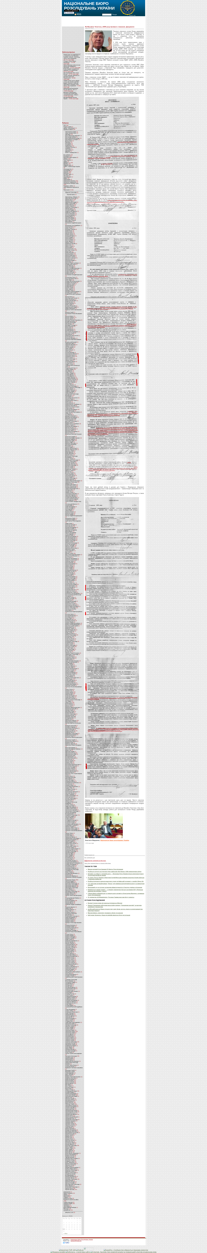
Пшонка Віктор (69, 903)
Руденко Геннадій (70, 936)
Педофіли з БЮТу (68, 186)
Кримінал (66, 173)
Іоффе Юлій (68, 523)
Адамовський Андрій (70, 202)
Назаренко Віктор (70, 781)
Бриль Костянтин (69, 299)
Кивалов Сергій (69, 546)
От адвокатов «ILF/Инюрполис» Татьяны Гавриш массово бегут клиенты (111, 897)
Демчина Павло (69, 430)
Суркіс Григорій (69, 1013)
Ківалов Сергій (69, 553)
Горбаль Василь (69, 384)
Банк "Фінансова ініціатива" (72, 135)
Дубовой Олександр (70, 465)
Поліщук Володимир (70, 864)
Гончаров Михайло (70, 381)
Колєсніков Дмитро (70, 587)
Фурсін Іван (68, 1088)
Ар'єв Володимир (70, 215)
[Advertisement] (103, 21)
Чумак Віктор (68, 1127)
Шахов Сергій (69, 1135)
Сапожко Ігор (68, 952)
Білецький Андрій (69, 260)
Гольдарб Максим (70, 377)
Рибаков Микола (69, 918)
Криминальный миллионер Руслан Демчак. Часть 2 (71, 89)
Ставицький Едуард (70, 996)
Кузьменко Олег (69, 636)
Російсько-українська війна (71, 1199)
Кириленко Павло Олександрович (70, 550)
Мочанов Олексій (70, 768)
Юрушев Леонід (69, 1165)
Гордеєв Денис (69, 388)
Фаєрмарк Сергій (69, 1070)
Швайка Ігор (68, 1136)
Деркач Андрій (69, 442)
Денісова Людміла (70, 439)
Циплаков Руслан (70, 1100)
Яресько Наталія (69, 1183)
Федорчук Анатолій (70, 1078)
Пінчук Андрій (69, 855)
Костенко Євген (69, 614)
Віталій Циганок (69, 330)
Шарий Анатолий (69, 1133)
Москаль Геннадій (70, 767)
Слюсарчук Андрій (70, 982)
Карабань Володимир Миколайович (71, 530)
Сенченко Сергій (69, 961)
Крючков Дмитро (69, 631)
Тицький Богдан (69, 1036)
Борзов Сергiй (69, 287)
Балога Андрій (69, 237)
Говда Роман (68, 372)
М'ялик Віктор (69, 703)
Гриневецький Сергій (71, 400)
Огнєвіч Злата (69, 804)
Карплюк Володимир (70, 536)
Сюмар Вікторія (69, 1014)
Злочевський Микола (71, 504)
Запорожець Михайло (71, 493)
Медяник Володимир (70, 734)
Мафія (65, 178)
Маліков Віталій (69, 712)
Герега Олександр (70, 359)
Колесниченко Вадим (71, 584)
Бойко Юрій (68, 280)
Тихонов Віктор (69, 1035)
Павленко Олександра (71, 829)
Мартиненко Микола (70, 720)
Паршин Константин (70, 843)
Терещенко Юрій (69, 1023)
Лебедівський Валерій (71, 662)
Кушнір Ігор (68, 651)
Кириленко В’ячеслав (71, 548)
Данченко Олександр (71, 421)
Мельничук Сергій (70, 740)
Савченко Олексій (70, 947)
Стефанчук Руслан (70, 1003)
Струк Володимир (70, 1009)
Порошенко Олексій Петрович (73, 877)
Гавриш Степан (69, 346)
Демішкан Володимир (71, 426)
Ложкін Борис (68, 679)
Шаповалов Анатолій (71, 1131)
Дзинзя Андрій (69, 447)
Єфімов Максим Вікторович (72, 480)
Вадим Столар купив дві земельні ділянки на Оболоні (105, 903)
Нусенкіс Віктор (69, 799)
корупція (66, 171)
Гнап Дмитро (68, 370)
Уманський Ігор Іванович (72, 1061)
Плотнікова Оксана (70, 860)
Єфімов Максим (69, 479)
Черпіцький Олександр (71, 1119)
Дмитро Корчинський (71, 448)
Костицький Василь (70, 615)
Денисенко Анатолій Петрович (73, 434)
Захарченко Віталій (70, 496)
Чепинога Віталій (69, 1108)
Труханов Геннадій (70, 1051)
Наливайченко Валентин (72, 782)
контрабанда (67, 170)
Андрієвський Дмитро (71, 211)
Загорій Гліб (68, 491)
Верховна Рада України (70, 157)
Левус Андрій (68, 663)
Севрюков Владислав (71, 956)
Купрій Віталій (69, 642)
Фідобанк (67, 151)
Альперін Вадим (69, 210)
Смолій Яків (68, 986)
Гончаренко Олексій (70, 379)
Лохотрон (66, 175)
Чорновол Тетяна (70, 1124)
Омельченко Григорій (71, 809)
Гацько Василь (69, 350)
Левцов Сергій (69, 664)
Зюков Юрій (68, 510)
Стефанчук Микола (70, 1001)
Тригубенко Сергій (70, 1044)
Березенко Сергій (70, 256)
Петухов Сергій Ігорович (72, 848)
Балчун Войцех (69, 239)
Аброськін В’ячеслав (70, 198)
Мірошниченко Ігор (70, 752)
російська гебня (68, 1198)
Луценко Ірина (69, 692)
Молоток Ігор (68, 759)
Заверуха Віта (69, 489)
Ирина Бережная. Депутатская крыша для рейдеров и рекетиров (72, 66)
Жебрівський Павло (70, 484)
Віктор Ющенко (69, 326)
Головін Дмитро (69, 374)
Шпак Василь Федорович (72, 1153)
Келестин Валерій (70, 544)
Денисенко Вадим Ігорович (72, 438)
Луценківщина (67, 177)
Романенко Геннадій (70, 930)
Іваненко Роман (69, 511)
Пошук (114, 14)
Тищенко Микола (69, 1038)
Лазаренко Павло (70, 657)
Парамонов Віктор (70, 837)
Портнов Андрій (69, 881)
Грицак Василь (69, 403)
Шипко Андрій (69, 1146)
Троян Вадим (68, 1047)
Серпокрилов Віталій (70, 964)
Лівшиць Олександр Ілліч (72, 677)
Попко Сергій (68, 872)
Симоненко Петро (70, 968)
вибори (65, 158)
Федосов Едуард (69, 1079)
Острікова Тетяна (70, 821)
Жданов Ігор (68, 483)
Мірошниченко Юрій (70, 754)
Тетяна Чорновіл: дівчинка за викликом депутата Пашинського (71, 77)
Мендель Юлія (69, 742)
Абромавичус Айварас (71, 197)
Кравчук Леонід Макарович (72, 624)
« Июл (65, 1233)
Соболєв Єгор (69, 990)
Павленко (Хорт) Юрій (71, 828)
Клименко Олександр (71, 559)
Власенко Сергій (69, 333)
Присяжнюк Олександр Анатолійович (71, 888)
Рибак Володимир (70, 917)
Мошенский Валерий (71, 771)
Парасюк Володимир (71, 839)
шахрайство (67, 1210)
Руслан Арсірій (69, 942)
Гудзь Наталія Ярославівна (72, 412)
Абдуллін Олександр (70, 192)
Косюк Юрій (68, 618)
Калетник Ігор (69, 526)
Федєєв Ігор (68, 1075)
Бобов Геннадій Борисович (72, 268)
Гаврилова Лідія (69, 343)
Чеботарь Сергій (69, 1104)
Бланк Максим (69, 265)
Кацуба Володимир (70, 539)
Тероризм (66, 1204)
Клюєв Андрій (69, 567)
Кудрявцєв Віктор (70, 633)
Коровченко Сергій (70, 603)
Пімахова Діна (69, 854)
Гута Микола (68, 414)
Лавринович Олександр (71, 654)
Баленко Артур (69, 234)
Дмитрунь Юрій (69, 451)
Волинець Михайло (70, 338)
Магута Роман (69, 705)
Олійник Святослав (70, 808)
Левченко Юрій (69, 667)
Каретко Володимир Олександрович (70, 533)
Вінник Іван (68, 327)
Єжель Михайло (69, 474)
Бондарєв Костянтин (70, 282)
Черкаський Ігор (69, 1109)
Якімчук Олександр (70, 1172)
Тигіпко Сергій (69, 1028)
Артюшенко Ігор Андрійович (72, 225)
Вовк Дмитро (68, 334)
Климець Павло (69, 561)
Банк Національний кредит (72, 138)
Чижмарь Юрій (69, 1122)
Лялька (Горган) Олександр (72, 699)
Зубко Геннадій (69, 508)
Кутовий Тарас (68, 174)
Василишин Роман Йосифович (73, 313)
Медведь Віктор (69, 732)
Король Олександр (70, 607)
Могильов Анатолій (70, 758)
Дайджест (66, 162)
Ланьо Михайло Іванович (72, 660)
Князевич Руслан (70, 571)
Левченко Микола (70, 666)
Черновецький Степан (71, 1111)
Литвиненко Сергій (70, 673)
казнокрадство (67, 169)
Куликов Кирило (69, 640)
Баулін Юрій (68, 247)
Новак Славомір (69, 794)
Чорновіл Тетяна (69, 1123)
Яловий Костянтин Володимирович (70, 1174)
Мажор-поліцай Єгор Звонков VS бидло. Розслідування (105, 869)
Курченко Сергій (69, 646)
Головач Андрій (69, 373)
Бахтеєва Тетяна (69, 250)
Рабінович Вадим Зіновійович (73, 904)
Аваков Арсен (69, 199)
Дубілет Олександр (70, 461)
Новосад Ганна (69, 797)
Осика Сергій (68, 819)
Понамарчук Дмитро (70, 868)
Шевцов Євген (69, 1139)
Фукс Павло (68, 1085)
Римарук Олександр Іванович (73, 922)
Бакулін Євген (69, 233)
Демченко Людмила (70, 429)
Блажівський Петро (70, 264)
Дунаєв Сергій (69, 467)
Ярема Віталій (69, 1180)
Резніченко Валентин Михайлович (71, 914)
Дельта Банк (68, 140)
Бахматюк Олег (69, 248)
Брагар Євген (69, 296)
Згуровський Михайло (71, 497)
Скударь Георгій (69, 975)
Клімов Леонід (69, 566)
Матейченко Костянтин (71, 728)
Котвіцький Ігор (69, 619)
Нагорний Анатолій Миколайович (70, 778)
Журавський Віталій (70, 487)
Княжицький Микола (70, 570)
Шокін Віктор (68, 1152)
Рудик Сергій (68, 939)
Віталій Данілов (69, 329)
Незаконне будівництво (70, 182)
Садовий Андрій (69, 949)
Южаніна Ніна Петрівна (71, 1158)
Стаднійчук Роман (70, 997)
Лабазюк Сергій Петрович (72, 653)
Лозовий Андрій (69, 681)
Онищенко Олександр (71, 815)
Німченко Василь (70, 793)
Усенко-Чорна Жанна (71, 1065)
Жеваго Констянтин (70, 486)
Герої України (67, 160)
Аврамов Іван (69, 200)
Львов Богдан (69, 694)
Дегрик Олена (69, 422)
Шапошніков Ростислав (71, 1132)
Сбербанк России (70, 147)
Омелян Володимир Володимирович (70, 813)
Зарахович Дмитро (70, 495)
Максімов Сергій (69, 711)
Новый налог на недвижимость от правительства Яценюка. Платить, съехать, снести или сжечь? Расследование (72, 56)
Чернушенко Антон (70, 1113)
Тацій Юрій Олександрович (72, 1022)
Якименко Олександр (71, 1170)
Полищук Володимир (71, 861)
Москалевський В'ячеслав (72, 764)
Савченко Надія (69, 946)
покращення (67, 1192)
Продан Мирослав (70, 892)
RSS (79, 14)
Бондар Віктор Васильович (72, 281)
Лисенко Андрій (69, 671)
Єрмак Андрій (69, 476)
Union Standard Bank (70, 133)
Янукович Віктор (69, 1177)
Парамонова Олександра (72, 838)
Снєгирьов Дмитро (70, 987)
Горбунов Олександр (71, 386)
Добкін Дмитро (69, 452)
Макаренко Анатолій (70, 708)
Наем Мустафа (69, 780)
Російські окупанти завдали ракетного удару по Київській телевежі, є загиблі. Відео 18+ (116, 881)
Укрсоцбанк (68, 150)
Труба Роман (68, 1048)
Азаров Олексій (69, 206)
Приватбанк (68, 146)
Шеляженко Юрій (69, 1143)
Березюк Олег (69, 259)
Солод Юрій (68, 992)
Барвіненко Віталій (70, 243)
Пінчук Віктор (68, 856)
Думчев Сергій (69, 466)
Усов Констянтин (69, 1066)
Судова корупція (68, 1202)
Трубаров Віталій (69, 1049)
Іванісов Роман (69, 513)
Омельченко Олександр (71, 811)
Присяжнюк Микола (70, 886)
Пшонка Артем (69, 901)
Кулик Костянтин (69, 638)
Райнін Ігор (68, 908)
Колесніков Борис (70, 585)
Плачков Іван (68, 859)
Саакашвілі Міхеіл (70, 944)
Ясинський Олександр (71, 1187)
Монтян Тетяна (69, 760)
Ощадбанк (68, 144)
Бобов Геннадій (69, 267)
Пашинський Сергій (70, 846)
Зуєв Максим (69, 509)
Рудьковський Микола (71, 940)
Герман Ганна (69, 360)
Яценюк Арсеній (69, 1189)
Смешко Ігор (68, 984)
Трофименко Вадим (70, 1045)
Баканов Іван (68, 232)
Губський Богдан (69, 410)
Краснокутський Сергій (71, 625)
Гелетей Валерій (69, 352)
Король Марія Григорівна (72, 606)
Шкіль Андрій (68, 1149)
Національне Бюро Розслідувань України (82, 1239)
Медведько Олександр (71, 733)
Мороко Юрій (68, 762)
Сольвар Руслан (69, 993)
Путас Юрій (68, 899)
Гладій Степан (69, 364)
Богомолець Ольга (70, 277)
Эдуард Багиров (69, 1157)
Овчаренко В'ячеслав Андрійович (71, 802)
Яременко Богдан (70, 1181)
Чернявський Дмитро (71, 1114)
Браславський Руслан (71, 298)
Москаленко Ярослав (71, 765)
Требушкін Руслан (70, 1043)
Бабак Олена (68, 228)
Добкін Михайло (69, 453)
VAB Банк (67, 134)
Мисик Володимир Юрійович (73, 749)
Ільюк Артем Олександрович (73, 521)
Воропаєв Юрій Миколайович (73, 339)
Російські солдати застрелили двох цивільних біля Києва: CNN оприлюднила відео (114, 871)
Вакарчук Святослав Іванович (73, 309)
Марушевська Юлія (70, 721)
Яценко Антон (69, 1188)
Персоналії (66, 189)
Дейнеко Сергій (69, 425)
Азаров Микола (69, 204)
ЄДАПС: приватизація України (72, 166)
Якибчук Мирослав (70, 1168)
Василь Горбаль (69, 317)
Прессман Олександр (71, 883)
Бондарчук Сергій (70, 283)
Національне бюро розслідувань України (114, 840)
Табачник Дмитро (70, 1016)
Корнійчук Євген (69, 602)
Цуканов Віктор (69, 1101)
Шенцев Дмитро (69, 1144)
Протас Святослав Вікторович (73, 895)
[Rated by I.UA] (88, 1250)
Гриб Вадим (68, 396)
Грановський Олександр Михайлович (71, 394)
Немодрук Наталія (70, 789)
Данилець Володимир (71, 417)
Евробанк (67, 142)
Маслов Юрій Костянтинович (73, 723)
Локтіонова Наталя (70, 683)
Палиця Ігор (68, 834)
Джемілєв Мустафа (70, 443)
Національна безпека (69, 180)
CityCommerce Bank (70, 131)
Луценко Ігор (68, 690)
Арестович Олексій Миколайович (70, 221)
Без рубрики (67, 154)
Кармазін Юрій (69, 535)
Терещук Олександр (70, 1025)
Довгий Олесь (69, 454)
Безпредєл (66, 156)
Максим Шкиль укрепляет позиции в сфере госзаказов (105, 913)
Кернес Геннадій (69, 545)
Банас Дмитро (69, 241)
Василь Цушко (69, 318)
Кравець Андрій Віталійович (72, 623)
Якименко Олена (69, 1171)
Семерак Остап (69, 957)
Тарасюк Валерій (69, 1018)
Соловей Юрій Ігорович (71, 991)
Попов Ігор (68, 874)
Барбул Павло (69, 242)
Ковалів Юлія (68, 575)
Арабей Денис (69, 216)
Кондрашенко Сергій (70, 592)
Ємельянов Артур (70, 475)
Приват (65, 1194)
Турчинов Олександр (71, 1056)
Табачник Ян (68, 1017)
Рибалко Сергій (69, 921)
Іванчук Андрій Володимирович (73, 515)
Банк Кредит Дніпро (70, 137)
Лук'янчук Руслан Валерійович (73, 686)
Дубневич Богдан (70, 462)
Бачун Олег (68, 251)
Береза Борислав (70, 255)
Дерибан (66, 164)
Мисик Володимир (70, 747)
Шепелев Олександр (71, 1145)
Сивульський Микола (71, 966)
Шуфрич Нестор (69, 1155)
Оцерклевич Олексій (71, 825)
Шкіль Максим (69, 1150)
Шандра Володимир (70, 1130)
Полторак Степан (70, 865)
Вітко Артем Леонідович (71, 331)
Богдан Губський (69, 272)
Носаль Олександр (70, 798)
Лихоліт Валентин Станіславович (70, 675)
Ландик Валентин (70, 658)
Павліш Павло (69, 833)
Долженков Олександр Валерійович (71, 456)
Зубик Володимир (70, 506)
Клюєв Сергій (68, 568)
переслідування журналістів (71, 187)
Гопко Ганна (68, 383)
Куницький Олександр (71, 641)
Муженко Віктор (69, 772)
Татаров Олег (69, 1021)
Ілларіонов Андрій (70, 519)
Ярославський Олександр (72, 1184)
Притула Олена (69, 890)
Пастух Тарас (69, 844)
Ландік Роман (69, 659)
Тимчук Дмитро (69, 1034)
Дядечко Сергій (69, 470)
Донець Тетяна (69, 458)
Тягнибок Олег (69, 1057)
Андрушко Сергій (69, 212)
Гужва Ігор (68, 413)
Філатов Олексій (69, 1082)
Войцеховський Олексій (71, 335)
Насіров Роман (69, 785)
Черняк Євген (69, 1115)
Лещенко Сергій (69, 670)
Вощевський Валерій (71, 342)
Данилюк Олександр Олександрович (70, 419)
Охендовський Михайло (71, 824)
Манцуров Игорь (69, 715)
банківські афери (68, 129)
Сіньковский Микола (70, 974)
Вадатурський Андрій (71, 307)
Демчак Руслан (69, 427)
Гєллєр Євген (69, 362)
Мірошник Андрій (69, 751)
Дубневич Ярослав (70, 464)
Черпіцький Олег (69, 1118)
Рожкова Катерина (70, 925)
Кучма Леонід (69, 650)
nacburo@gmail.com (76, 1240)
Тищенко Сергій (69, 1040)
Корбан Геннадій (69, 598)
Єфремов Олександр (71, 482)
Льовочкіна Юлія (69, 697)
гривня (65, 161)
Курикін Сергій (69, 644)
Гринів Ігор (68, 401)
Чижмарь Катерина (70, 1120)
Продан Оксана (69, 894)
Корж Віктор (68, 600)
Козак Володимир (70, 580)
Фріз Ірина (68, 1084)
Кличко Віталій (69, 562)
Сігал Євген (68, 973)
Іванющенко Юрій (70, 518)
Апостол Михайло (70, 213)
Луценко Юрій (69, 693)
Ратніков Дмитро (69, 909)
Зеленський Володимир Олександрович (71, 499)
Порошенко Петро (70, 879)
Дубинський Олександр (71, 460)
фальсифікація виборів (70, 1207)
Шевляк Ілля (68, 1137)
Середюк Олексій (70, 962)
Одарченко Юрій (69, 806)
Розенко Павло (69, 929)
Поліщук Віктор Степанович (72, 863)
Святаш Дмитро (69, 953)
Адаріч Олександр (70, 203)
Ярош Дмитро (69, 1185)
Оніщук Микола (69, 817)
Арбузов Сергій (69, 219)
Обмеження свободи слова (71, 183)
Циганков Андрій (69, 1098)
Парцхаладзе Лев (70, 842)
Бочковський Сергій (70, 292)
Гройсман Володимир (71, 409)
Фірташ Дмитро (69, 1083)
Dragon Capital (67, 126)
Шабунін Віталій (69, 1128)
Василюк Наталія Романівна (73, 320)
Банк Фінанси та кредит (71, 139)
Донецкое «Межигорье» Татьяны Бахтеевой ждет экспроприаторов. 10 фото (71, 93)
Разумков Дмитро (70, 907)
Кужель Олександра (70, 635)
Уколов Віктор (69, 1060)
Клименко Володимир (71, 558)
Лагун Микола (69, 655)
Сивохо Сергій (69, 965)
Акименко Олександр (71, 207)
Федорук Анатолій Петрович (73, 1076)
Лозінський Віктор (70, 680)
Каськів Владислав (70, 537)
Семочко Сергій (69, 959)
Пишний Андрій (69, 852)
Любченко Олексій (70, 698)
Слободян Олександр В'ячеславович (71, 980)
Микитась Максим (70, 743)
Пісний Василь (69, 857)
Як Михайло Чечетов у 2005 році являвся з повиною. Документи (109, 27)
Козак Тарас (68, 581)
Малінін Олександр (70, 714)
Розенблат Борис (70, 926)
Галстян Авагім (69, 347)
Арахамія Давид (69, 217)
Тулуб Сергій (68, 1052)
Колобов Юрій (69, 588)
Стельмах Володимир (71, 1000)
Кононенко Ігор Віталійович (72, 593)
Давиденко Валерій (70, 416)
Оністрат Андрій (69, 816)
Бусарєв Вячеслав (70, 305)
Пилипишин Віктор (70, 850)
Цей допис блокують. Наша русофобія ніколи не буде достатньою (109, 915)
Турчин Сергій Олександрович (73, 1053)
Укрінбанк (68, 148)
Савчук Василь (69, 948)
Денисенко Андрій (70, 436)
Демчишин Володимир (71, 431)
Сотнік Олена (69, 995)
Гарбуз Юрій (68, 348)
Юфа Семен (68, 1166)
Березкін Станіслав (70, 258)
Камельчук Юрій (69, 528)
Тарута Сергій (69, 1019)
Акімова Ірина (69, 208)
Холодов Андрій (69, 1092)
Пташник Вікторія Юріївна (72, 898)
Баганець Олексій (70, 229)
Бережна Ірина (69, 254)
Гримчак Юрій (69, 399)
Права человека (68, 1193)
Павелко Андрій (69, 826)
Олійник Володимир (70, 807)
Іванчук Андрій (69, 514)
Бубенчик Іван (69, 302)
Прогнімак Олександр (71, 891)
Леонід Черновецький (71, 668)
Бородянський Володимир (72, 291)
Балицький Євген (70, 235)
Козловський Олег (70, 583)
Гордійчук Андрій (69, 391)
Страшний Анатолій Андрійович (73, 1006)
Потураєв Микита (70, 882)
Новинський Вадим (70, 795)
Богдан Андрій (69, 270)
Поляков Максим (69, 867)
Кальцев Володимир (70, 527)
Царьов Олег (68, 1097)
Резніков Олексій (69, 912)
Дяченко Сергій (69, 473)
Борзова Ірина (71, 194)
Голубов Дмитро (69, 375)
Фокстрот (66, 1208)
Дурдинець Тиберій (70, 469)
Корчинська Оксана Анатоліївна (70, 609)
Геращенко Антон (70, 356)
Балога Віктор (69, 238)
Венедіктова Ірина (70, 321)
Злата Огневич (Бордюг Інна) (73, 501)
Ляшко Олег (68, 702)
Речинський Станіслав (71, 916)
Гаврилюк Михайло (70, 344)
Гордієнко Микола (70, 390)
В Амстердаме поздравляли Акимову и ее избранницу (71, 69)
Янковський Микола (70, 1176)
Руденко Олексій (69, 938)
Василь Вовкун (69, 316)
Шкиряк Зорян (69, 1148)
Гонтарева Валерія (70, 378)
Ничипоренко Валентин (71, 791)
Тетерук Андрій (69, 1027)
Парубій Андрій (69, 841)
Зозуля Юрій (68, 505)
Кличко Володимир (70, 563)
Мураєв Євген (69, 776)
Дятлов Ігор (68, 471)
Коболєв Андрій (69, 574)
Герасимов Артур (70, 355)
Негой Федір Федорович (71, 786)
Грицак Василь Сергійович (72, 404)
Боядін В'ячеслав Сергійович (73, 294)
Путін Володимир (70, 900)
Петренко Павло (69, 847)
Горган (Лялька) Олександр (72, 387)
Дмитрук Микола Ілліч (71, 449)
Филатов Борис (69, 1080)
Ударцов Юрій (69, 1058)
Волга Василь (69, 337)
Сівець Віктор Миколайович (72, 971)
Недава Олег (68, 787)
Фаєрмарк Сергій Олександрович (69, 1072)
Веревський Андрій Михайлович (70, 323)
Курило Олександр (70, 645)
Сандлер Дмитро (69, 951)
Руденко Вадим (69, 935)
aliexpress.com (69, 1212)
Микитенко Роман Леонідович (73, 745)
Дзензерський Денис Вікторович (70, 445)
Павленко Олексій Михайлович (73, 830)
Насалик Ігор (68, 784)
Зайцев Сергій (69, 492)
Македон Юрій (69, 710)
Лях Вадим (68, 701)
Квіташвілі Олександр (71, 543)
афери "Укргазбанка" (69, 128)
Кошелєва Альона (70, 620)
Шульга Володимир (70, 1154)
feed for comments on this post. (95, 860)
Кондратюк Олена (70, 591)
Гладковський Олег (70, 368)
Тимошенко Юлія (70, 1031)
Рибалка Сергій (69, 920)
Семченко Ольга (69, 960)
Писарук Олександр (70, 851)
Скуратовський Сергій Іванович (73, 977)
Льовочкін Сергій (69, 695)
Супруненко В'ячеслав (71, 1012)
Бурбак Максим (69, 303)
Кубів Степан (68, 632)
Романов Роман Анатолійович (73, 931)
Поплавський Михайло (71, 873)
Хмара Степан (69, 1089)
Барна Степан (69, 246)
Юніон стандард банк (71, 152)
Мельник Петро (69, 736)
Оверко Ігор (68, 800)
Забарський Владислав (71, 488)
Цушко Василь (69, 1102)
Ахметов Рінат (69, 226)
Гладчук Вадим (69, 369)
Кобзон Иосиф (69, 572)
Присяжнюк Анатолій (71, 885)
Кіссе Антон (68, 557)
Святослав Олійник (70, 955)
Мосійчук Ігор (69, 763)
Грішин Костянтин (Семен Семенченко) (72, 407)
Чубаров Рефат (69, 1126)
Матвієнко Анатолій (70, 725)
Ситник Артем (69, 970)
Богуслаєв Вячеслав (71, 278)
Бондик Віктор (69, 286)
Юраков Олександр (70, 1163)
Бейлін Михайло (69, 252)
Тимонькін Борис (69, 1030)
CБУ (65, 125)
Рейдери (66, 1197)
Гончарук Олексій (70, 382)
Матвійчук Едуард (70, 727)
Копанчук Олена (69, 597)
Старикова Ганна (69, 999)
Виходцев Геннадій (70, 325)
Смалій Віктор (69, 983)
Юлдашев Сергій (69, 1161)
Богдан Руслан (69, 273)
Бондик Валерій (69, 285)
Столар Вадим (69, 1005)
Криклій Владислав (70, 629)
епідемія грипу (67, 165)
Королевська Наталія (71, 605)
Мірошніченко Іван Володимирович (70, 756)
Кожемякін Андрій (70, 579)
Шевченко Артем (69, 1140)
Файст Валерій (69, 1074)
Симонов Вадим (69, 969)
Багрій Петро (68, 230)
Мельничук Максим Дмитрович (73, 737)
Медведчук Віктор (70, 730)
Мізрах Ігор (68, 750)
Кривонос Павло (69, 628)
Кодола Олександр (70, 578)
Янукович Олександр (71, 1179)
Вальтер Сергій (69, 312)
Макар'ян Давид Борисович (72, 707)
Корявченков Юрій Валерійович (73, 611)
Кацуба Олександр (70, 540)
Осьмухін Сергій (69, 822)
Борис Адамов (69, 289)
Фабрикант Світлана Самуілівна (74, 1067)
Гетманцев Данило (70, 361)
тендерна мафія (68, 1203)
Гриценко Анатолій (70, 405)
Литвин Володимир (70, 672)
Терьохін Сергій (69, 1026)
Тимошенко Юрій (70, 1032)
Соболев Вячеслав (70, 988)
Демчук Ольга (69, 432)
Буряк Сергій (68, 304)
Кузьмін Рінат (69, 637)
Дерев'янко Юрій (69, 440)
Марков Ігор (68, 719)
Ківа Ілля (67, 552)
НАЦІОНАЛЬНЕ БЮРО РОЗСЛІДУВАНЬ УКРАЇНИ (89, 5)
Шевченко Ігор (69, 1141)
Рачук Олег (68, 911)
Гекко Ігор (68, 351)
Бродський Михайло (70, 300)
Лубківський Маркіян (70, 684)
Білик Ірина (68, 261)
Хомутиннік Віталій (70, 1095)
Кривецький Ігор (69, 627)
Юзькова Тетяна (69, 1159)
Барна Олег (68, 245)
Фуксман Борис (69, 1087)
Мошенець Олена (70, 769)
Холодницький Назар (71, 1091)
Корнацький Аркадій (70, 601)
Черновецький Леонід (71, 1110)
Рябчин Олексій (69, 943)
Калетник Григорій (70, 524)
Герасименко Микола (71, 353)
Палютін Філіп (69, 835)
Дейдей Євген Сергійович (72, 423)
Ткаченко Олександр (71, 1041)
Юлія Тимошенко (70, 1162)
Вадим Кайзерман (70, 308)
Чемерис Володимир (71, 1106)
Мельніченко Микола (71, 741)
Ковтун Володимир (70, 576)
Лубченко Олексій (70, 685)
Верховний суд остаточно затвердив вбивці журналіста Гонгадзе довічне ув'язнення (115, 887)
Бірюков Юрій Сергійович (72, 263)
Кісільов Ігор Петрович (71, 556)
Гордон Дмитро (69, 392)
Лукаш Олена (69, 689)
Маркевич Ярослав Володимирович (70, 717)
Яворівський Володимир (71, 1167)
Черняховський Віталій (71, 1117)
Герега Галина (69, 357)
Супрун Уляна (69, 1010)
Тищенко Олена (69, 1039)
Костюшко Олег (69, 616)
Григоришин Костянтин (71, 397)
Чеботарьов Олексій (70, 1105)
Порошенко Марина (70, 876)
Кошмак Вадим (69, 622)
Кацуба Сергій (69, 541)
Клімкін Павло (69, 565)
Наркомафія (67, 179)
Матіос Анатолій (69, 729)
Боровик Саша (69, 290)
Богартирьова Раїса (70, 269)
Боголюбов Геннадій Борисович (73, 274)
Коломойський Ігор (70, 589)
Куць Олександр (69, 649)
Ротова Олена (69, 934)
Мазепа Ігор (68, 706)
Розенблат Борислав (71, 927)
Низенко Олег (69, 790)
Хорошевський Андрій (71, 1096)
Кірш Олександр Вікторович (72, 554)
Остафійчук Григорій (70, 820)
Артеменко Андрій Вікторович (73, 223)
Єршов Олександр (70, 478)
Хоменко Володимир (70, 1093)
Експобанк (68, 143)
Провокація (67, 1195)
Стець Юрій (68, 1004)
